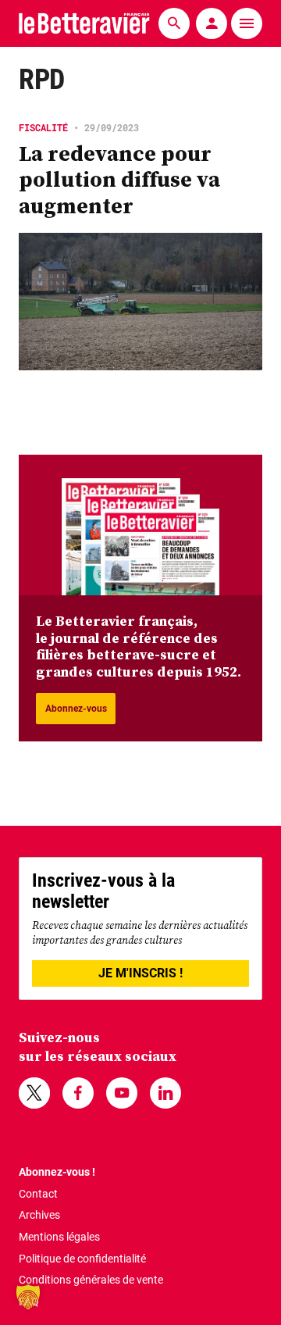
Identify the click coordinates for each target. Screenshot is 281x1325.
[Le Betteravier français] (84, 23)
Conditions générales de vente (91, 1279)
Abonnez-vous (76, 708)
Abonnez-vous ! (57, 1172)
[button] (28, 1297)
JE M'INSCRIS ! (140, 973)
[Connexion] (211, 23)
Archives (39, 1215)
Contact (38, 1194)
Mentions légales (59, 1236)
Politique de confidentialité (82, 1258)
